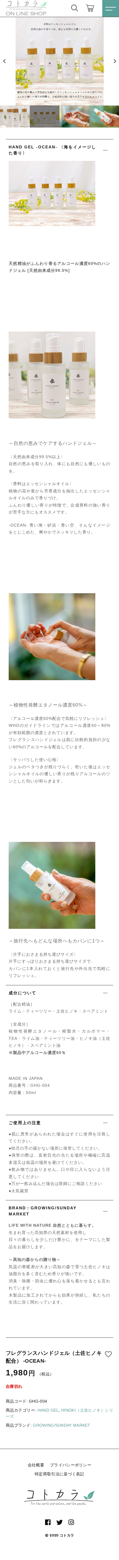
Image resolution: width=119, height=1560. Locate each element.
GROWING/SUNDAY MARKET (61, 1425)
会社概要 (36, 1465)
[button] (4, 61)
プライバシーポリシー (70, 1465)
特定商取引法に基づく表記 (59, 1474)
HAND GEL (48, 1410)
